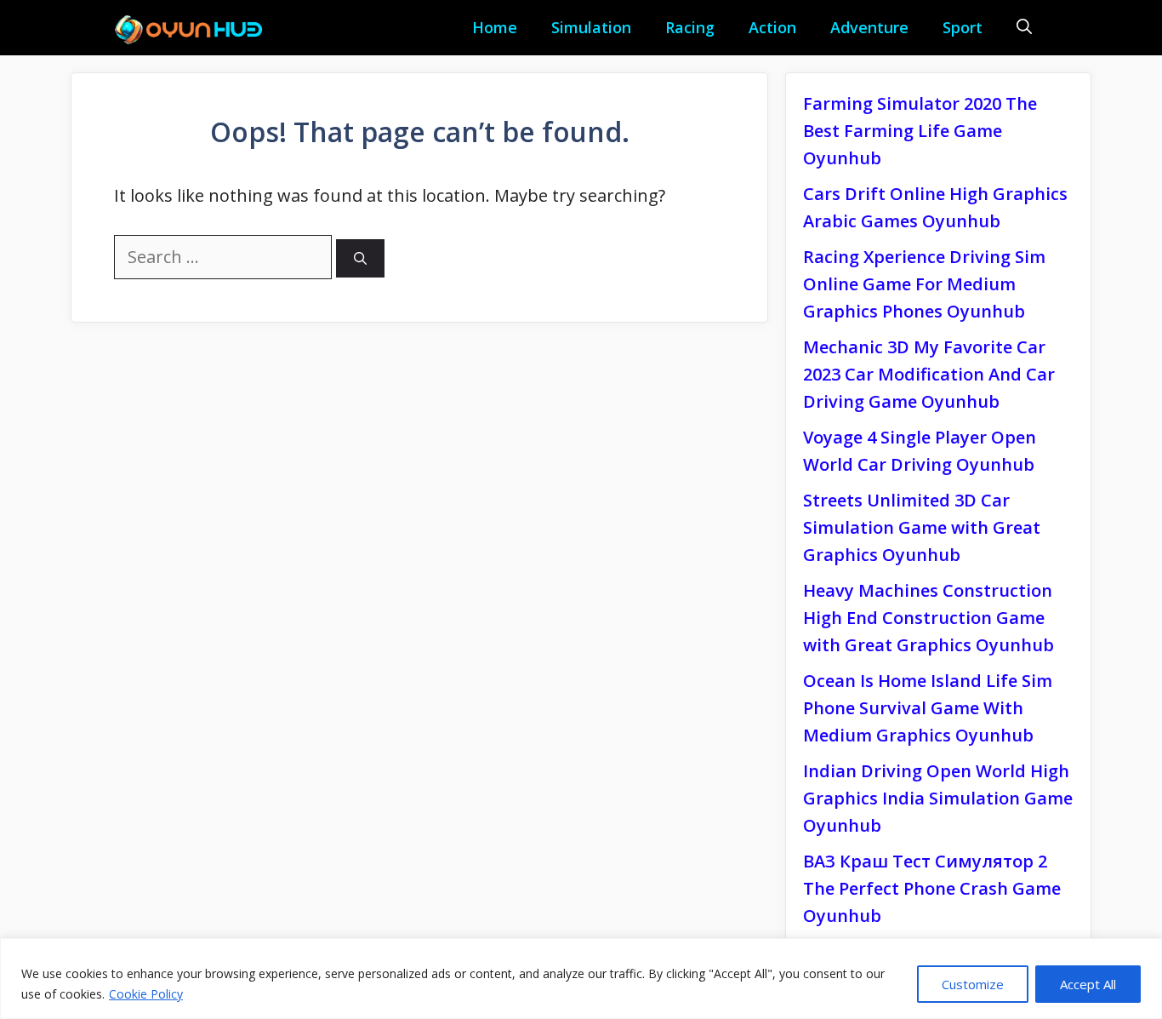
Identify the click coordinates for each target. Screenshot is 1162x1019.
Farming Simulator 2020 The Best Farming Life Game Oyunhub (920, 130)
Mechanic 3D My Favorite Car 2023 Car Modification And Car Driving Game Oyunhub (929, 374)
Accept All (1088, 984)
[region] (581, 978)
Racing (690, 27)
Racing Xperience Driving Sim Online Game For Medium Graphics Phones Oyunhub (924, 284)
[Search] (360, 258)
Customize (973, 984)
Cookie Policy (146, 994)
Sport (963, 27)
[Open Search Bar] (1024, 27)
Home (494, 27)
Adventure (869, 27)
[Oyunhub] (194, 30)
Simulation (591, 27)
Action (772, 27)
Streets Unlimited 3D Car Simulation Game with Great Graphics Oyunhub (921, 527)
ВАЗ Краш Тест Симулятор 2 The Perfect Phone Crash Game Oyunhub (932, 888)
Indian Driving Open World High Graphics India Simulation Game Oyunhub (938, 798)
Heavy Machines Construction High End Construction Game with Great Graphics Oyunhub (928, 617)
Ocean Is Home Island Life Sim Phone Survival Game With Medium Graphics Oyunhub (927, 708)
